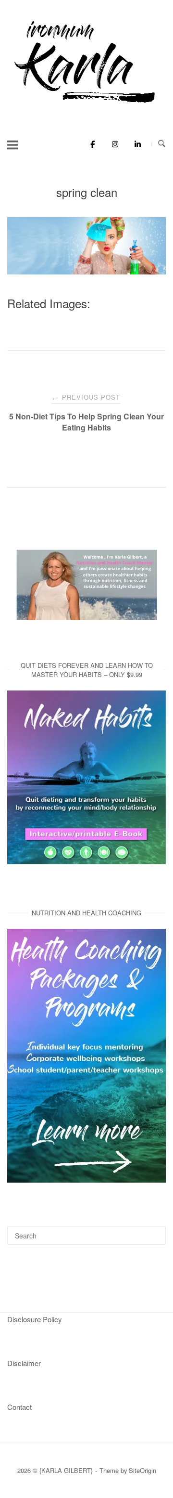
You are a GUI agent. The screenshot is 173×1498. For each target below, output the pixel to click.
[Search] (155, 1231)
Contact (19, 1407)
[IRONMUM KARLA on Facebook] (90, 144)
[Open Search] (162, 144)
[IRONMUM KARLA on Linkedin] (135, 144)
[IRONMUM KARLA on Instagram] (113, 144)
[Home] (86, 103)
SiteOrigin (142, 1470)
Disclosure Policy (34, 1319)
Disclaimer (24, 1363)
